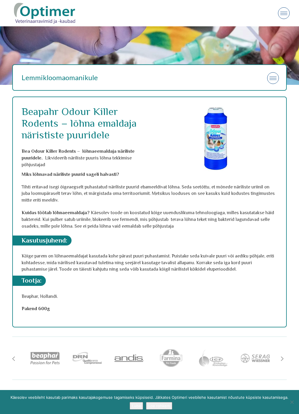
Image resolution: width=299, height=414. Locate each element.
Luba (136, 405)
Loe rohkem (159, 405)
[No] (292, 402)
